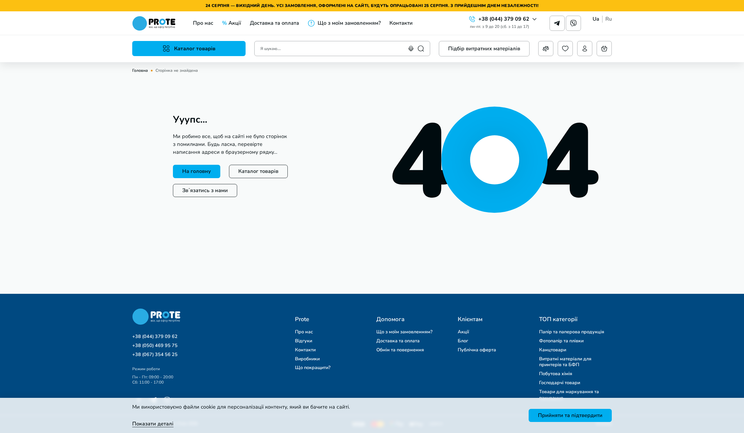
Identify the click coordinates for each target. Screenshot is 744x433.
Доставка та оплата (274, 23)
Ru (608, 19)
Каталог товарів (258, 171)
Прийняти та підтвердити (570, 415)
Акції (231, 23)
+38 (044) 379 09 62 (503, 19)
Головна (140, 70)
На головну (196, 171)
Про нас (203, 23)
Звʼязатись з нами (205, 190)
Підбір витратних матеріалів (484, 48)
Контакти (401, 23)
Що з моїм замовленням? (349, 23)
